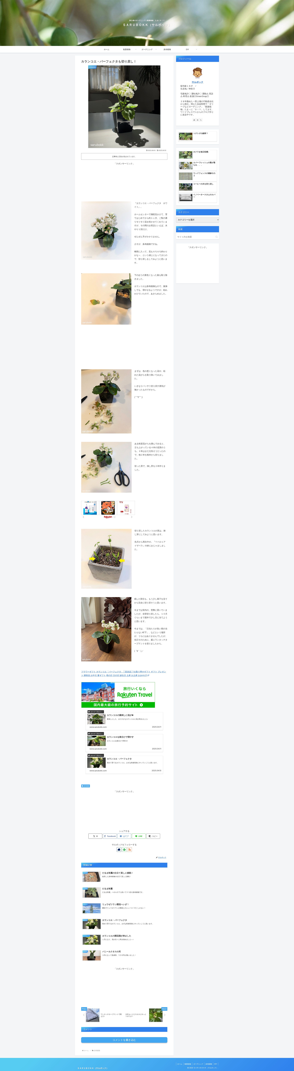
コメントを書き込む (124, 1040)
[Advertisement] (124, 181)
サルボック (197, 82)
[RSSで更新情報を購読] (129, 849)
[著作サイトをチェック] (119, 849)
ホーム (179, 1064)
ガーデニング (198, 1064)
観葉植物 (188, 1064)
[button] (153, 836)
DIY (215, 1064)
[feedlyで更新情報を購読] (124, 849)
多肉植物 (86, 786)
